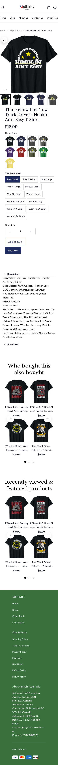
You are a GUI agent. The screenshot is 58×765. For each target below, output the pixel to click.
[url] (29, 729)
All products (15, 30)
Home (3, 30)
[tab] (25, 462)
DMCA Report (19, 749)
